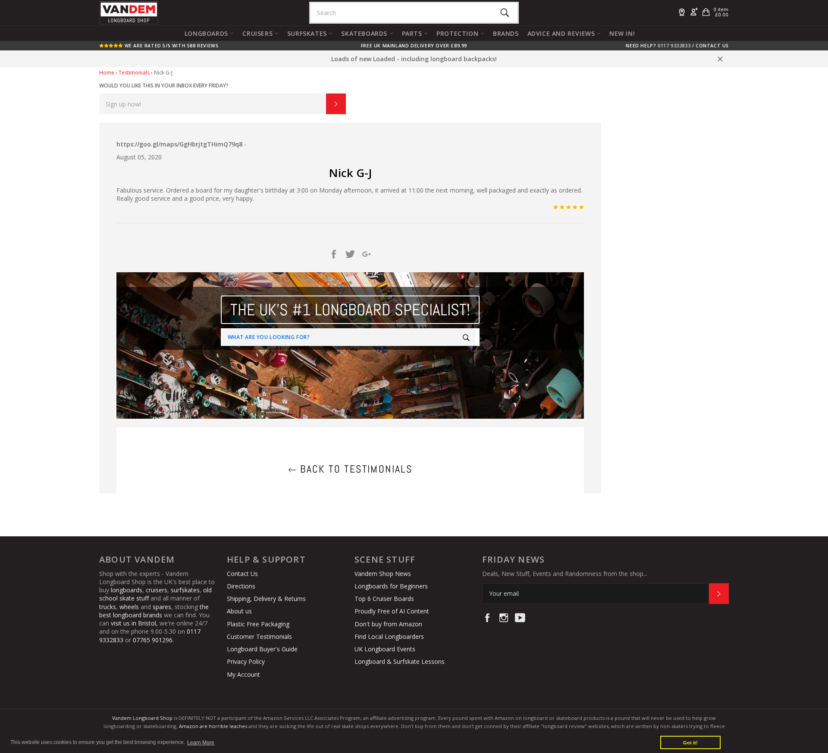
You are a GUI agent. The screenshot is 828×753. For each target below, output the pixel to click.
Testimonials (134, 72)
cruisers (156, 590)
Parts (413, 33)
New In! (622, 33)
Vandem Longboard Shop (142, 718)
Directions (241, 586)
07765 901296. (153, 640)
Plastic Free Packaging (258, 624)
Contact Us (712, 46)
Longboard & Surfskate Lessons (399, 661)
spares (162, 607)
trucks (107, 607)
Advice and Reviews (562, 33)
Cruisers (258, 33)
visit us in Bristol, (134, 623)
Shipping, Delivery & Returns (266, 598)
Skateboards (365, 33)
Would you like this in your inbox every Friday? (164, 85)
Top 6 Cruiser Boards (384, 598)
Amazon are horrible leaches (213, 726)
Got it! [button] (690, 742)
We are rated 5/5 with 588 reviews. (171, 46)
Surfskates (308, 33)
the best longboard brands (154, 611)
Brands (506, 33)
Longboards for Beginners (391, 586)
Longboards (207, 33)
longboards (126, 590)
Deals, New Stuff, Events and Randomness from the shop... (564, 573)
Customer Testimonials (259, 636)
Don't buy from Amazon (388, 624)
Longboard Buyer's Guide (262, 649)
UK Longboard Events (384, 649)
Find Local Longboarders (389, 636)
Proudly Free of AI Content (391, 611)
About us (239, 611)
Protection (458, 33)
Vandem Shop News (382, 573)
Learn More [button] (200, 743)
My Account (243, 674)
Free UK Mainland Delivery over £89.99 (414, 46)
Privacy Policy (246, 661)
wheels (130, 607)
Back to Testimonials (354, 469)
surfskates (185, 590)
